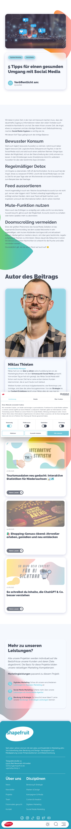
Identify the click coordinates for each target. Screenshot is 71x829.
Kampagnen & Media (34, 794)
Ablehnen (13, 433)
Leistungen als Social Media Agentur (28, 692)
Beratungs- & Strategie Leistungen (33, 700)
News (8, 785)
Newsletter (10, 790)
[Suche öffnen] (56, 824)
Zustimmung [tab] (12, 399)
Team (8, 799)
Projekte (9, 794)
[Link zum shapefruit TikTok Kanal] (33, 818)
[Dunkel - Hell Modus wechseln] (47, 824)
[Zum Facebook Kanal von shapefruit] (22, 818)
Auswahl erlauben (35, 433)
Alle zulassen (58, 433)
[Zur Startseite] (8, 824)
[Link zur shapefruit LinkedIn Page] (38, 818)
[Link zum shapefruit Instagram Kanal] (27, 818)
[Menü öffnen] (63, 824)
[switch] (26, 426)
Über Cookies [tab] (59, 399)
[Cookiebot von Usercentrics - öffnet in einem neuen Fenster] (61, 394)
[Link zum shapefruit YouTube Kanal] (49, 818)
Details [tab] (35, 399)
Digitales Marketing (33, 804)
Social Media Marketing (35, 809)
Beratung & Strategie (34, 785)
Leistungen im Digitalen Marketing (28, 685)
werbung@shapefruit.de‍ (15, 766)
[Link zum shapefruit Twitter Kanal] (43, 818)
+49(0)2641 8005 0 (13, 768)
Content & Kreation (33, 799)
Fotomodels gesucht (14, 804)
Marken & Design (33, 790)
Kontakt (9, 809)
